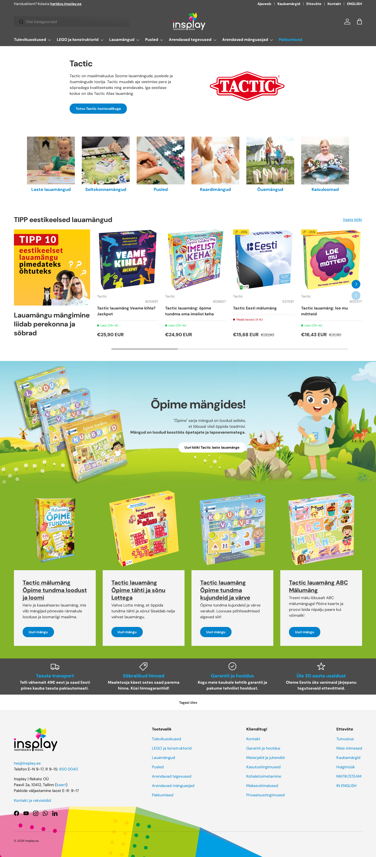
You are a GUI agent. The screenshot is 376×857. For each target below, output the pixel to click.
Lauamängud (121, 39)
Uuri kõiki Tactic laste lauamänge (212, 447)
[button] (359, 21)
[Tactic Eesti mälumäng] (263, 260)
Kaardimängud (215, 189)
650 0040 (68, 769)
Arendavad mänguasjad (245, 39)
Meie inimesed (349, 748)
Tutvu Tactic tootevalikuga (98, 108)
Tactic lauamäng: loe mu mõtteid (324, 311)
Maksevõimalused (262, 785)
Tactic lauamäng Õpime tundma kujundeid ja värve (225, 590)
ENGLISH (354, 4)
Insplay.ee (32, 841)
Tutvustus (345, 739)
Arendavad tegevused (190, 39)
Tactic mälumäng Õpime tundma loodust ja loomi (55, 590)
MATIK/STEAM (348, 776)
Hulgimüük (345, 767)
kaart (61, 784)
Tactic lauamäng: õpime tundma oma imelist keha (189, 311)
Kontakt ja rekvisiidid (32, 800)
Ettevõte (313, 4)
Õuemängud (270, 189)
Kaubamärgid (288, 4)
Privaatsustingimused (265, 795)
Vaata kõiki (352, 219)
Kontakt (334, 4)
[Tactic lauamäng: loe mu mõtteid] (331, 260)
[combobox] (71, 22)
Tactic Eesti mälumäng (255, 308)
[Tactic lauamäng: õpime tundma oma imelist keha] (195, 260)
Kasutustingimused (263, 767)
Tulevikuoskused (30, 39)
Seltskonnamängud (105, 189)
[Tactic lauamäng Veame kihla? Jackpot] (127, 260)
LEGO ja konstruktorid (78, 39)
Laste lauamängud (51, 189)
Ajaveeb (264, 4)
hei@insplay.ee (27, 763)
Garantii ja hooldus (263, 748)
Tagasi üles (188, 702)
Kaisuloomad (325, 189)
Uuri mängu (38, 632)
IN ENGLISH (346, 785)
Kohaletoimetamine (263, 776)
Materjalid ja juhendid (265, 757)
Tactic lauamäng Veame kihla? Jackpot (126, 311)
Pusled (151, 39)
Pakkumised (290, 39)
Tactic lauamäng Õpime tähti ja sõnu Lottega (138, 590)
